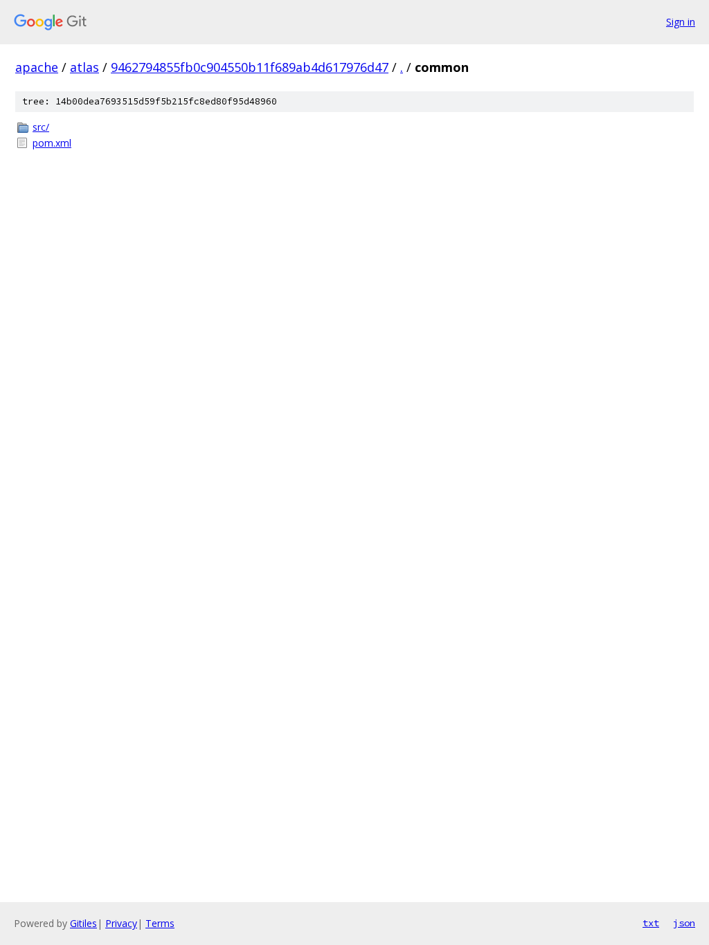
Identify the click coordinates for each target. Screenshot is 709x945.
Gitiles (83, 923)
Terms (159, 923)
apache (36, 67)
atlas (84, 67)
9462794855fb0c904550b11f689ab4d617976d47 (249, 67)
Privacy (121, 923)
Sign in (680, 21)
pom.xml (52, 142)
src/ (41, 127)
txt (651, 923)
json (684, 923)
